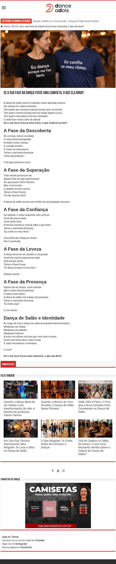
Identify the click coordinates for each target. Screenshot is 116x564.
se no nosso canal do (28, 540)
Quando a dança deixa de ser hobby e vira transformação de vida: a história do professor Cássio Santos (19, 408)
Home (6, 26)
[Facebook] (52, 470)
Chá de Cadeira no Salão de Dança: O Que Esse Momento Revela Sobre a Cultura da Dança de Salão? (94, 447)
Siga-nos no (14, 543)
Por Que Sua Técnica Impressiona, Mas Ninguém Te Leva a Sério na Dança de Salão (19, 445)
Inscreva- (7, 540)
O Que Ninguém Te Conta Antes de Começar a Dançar (56, 444)
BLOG (15, 26)
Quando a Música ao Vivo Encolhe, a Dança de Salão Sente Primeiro (57, 405)
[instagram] (63, 470)
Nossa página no (17, 547)
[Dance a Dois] (58, 7)
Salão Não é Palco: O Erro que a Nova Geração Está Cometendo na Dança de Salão (73, 21)
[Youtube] (58, 470)
